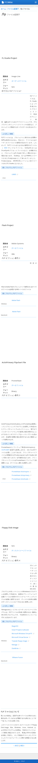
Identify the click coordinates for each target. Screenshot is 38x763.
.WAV (5, 148)
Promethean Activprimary (20, 475)
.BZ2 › (22, 745)
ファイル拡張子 (13, 9)
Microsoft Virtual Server (20, 637)
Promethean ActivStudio (20, 479)
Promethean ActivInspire (20, 472)
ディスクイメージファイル (21, 550)
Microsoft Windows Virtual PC (22, 634)
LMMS (14, 174)
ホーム (3, 9)
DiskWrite (15, 648)
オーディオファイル (19, 81)
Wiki (9, 2)
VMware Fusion (17, 657)
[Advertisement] (19, 36)
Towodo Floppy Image (19, 641)
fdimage (14, 645)
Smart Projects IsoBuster (20, 630)
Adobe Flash (16, 300)
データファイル (17, 248)
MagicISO (15, 626)
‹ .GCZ (16, 745)
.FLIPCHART (5, 450)
